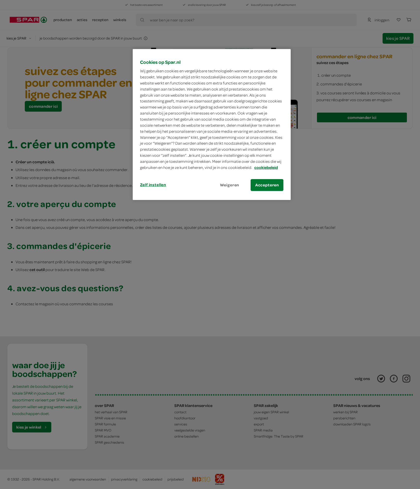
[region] (212, 124)
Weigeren (229, 185)
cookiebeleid (266, 167)
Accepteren (267, 185)
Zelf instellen (153, 184)
